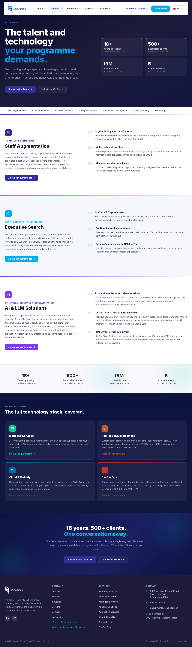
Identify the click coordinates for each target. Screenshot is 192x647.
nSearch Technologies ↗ (64, 622)
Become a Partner (135, 8)
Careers (89, 8)
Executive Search (40, 110)
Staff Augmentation (17, 110)
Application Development (115, 110)
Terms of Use (181, 641)
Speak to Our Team (18, 89)
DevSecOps (161, 110)
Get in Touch (160, 8)
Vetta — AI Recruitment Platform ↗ (69, 627)
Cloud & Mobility (141, 110)
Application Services (109, 612)
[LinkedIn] (7, 618)
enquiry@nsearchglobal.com (164, 608)
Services (55, 8)
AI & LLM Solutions (64, 110)
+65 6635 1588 (157, 602)
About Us (56, 591)
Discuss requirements (20, 177)
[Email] (14, 618)
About (40, 8)
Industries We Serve (52, 89)
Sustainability (58, 617)
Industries (72, 8)
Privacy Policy (166, 641)
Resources (104, 8)
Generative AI (105, 622)
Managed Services (88, 110)
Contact (56, 612)
